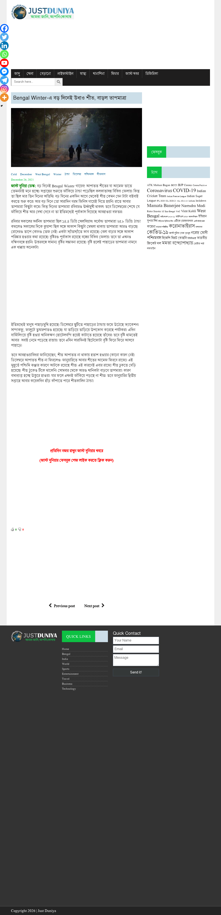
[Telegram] (4, 80)
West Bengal (42, 174)
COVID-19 (184, 190)
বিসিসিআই (192, 238)
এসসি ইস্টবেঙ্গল (199, 221)
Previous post (64, 605)
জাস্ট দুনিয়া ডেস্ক (176, 233)
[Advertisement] (144, 34)
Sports (65, 668)
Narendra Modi (193, 205)
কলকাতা (199, 227)
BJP (180, 185)
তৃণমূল (187, 233)
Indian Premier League (176, 196)
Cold (14, 174)
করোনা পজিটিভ (162, 227)
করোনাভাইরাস (182, 226)
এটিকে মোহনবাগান (183, 221)
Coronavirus (159, 190)
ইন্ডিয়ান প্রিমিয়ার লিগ (165, 221)
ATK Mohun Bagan (158, 185)
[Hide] (1, 106)
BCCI (174, 185)
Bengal (66, 654)
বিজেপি (166, 238)
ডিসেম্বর (77, 174)
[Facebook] (4, 28)
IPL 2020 (161, 200)
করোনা (151, 226)
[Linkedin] (4, 45)
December (26, 174)
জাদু (17, 73)
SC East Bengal (168, 211)
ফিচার (115, 73)
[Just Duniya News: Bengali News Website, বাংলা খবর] (42, 11)
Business (67, 683)
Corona (188, 185)
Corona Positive (200, 185)
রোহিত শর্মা (199, 243)
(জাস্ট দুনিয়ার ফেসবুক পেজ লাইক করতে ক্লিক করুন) (76, 460)
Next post (91, 605)
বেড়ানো (45, 73)
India (65, 658)
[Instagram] (4, 88)
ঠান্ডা (67, 174)
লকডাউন (151, 248)
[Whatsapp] (4, 54)
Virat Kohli (188, 211)
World (65, 663)
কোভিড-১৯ (157, 232)
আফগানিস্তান (193, 216)
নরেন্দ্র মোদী (199, 232)
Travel (65, 678)
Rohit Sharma (154, 211)
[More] (4, 97)
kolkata (192, 200)
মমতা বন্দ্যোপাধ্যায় (177, 243)
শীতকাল (101, 174)
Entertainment (70, 673)
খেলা (30, 73)
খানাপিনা (98, 73)
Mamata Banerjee (163, 205)
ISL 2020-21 (171, 201)
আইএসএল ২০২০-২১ (167, 216)
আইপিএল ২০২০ (182, 216)
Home (65, 649)
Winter (57, 174)
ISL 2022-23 (182, 201)
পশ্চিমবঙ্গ (88, 174)
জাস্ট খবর (132, 73)
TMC (178, 211)
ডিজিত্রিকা (151, 73)
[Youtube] (4, 63)
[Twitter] (4, 37)
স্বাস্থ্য (83, 73)
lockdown (201, 200)
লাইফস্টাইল (65, 73)
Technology (69, 688)
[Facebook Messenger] (4, 71)
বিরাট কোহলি (179, 238)
